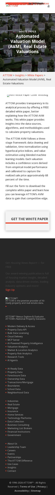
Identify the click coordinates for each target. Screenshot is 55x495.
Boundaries (13, 385)
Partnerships (14, 457)
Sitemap (36, 490)
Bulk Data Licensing (18, 333)
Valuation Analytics (17, 346)
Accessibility (22, 490)
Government (14, 435)
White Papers (35, 75)
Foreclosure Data (16, 375)
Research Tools (15, 356)
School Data (13, 389)
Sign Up (10, 289)
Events (11, 453)
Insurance (12, 411)
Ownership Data (16, 378)
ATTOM (7, 75)
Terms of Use (27, 486)
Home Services (15, 414)
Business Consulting (18, 424)
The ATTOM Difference (19, 460)
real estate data (34, 302)
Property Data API (17, 329)
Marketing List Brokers (19, 428)
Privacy (42, 486)
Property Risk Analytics (19, 353)
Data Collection (15, 421)
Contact (11, 470)
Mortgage (12, 407)
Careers (11, 450)
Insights (20, 75)
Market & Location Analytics (22, 350)
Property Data (14, 372)
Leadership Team (16, 447)
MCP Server (13, 339)
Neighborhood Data (18, 392)
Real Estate (13, 404)
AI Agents (12, 360)
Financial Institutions (18, 431)
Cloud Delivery (15, 336)
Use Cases (12, 464)
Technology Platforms (19, 418)
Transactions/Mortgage (20, 382)
